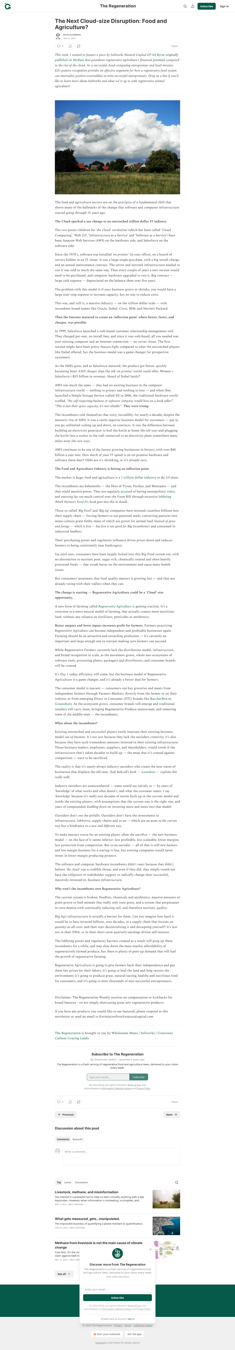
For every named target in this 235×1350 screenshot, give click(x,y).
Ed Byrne (158, 54)
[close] (150, 1249)
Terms (127, 1325)
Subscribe (206, 6)
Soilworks (148, 1033)
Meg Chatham (75, 1204)
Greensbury (63, 703)
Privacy (118, 1325)
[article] (117, 1200)
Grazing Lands (78, 1038)
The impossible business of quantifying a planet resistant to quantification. (99, 1223)
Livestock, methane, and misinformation (86, 1192)
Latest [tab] (67, 1182)
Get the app (134, 1334)
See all (62, 1274)
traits (171, 491)
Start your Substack (108, 1334)
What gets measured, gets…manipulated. (87, 1219)
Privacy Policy (143, 1309)
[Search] (185, 6)
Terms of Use (134, 1305)
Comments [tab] (63, 1139)
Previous (68, 1114)
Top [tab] (59, 1182)
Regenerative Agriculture (114, 606)
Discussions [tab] (81, 1182)
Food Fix (83, 501)
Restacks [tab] (78, 1139)
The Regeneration (68, 1033)
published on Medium (69, 60)
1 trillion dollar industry (138, 477)
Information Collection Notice (116, 1309)
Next (169, 1114)
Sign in (224, 6)
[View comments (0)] (70, 46)
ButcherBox (158, 698)
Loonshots (148, 771)
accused (126, 491)
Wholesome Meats (124, 1033)
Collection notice (143, 1325)
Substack (100, 1342)
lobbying (164, 496)
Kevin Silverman (72, 35)
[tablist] (70, 1139)
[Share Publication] (192, 6)
